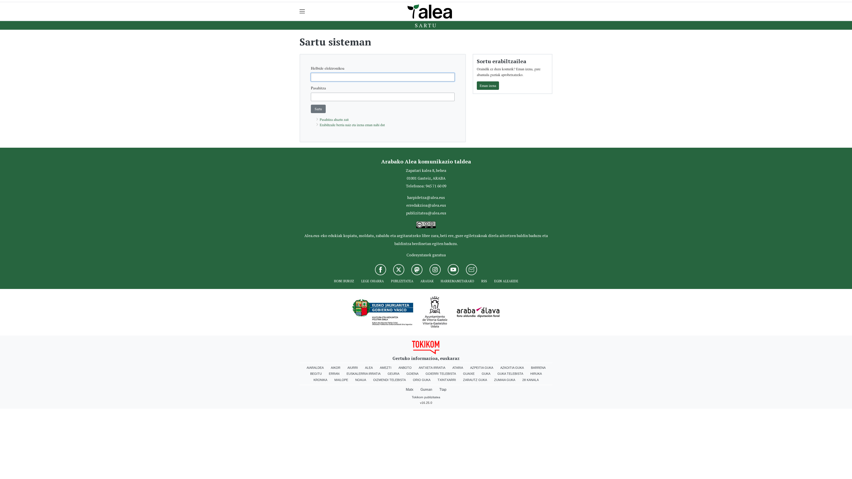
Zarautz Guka (475, 380)
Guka (486, 373)
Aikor (335, 367)
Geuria (393, 373)
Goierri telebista (441, 373)
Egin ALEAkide (506, 281)
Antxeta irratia (432, 367)
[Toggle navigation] (302, 11)
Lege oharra (372, 281)
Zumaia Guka (504, 380)
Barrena (538, 367)
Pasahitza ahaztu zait (334, 119)
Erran (334, 373)
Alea (369, 367)
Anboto (405, 367)
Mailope (341, 380)
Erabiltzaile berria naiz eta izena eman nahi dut (352, 124)
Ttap (442, 389)
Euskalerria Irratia (364, 373)
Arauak (427, 281)
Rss (484, 281)
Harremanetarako (457, 281)
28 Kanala (530, 380)
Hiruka (536, 373)
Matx (409, 389)
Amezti (385, 367)
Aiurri (352, 367)
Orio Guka (421, 380)
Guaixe (469, 373)
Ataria (457, 367)
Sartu (426, 25)
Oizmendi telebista (389, 380)
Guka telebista (510, 373)
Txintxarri (447, 380)
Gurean (426, 389)
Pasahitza (318, 87)
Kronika (320, 380)
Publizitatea (402, 281)
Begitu (316, 373)
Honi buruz (344, 281)
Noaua (360, 380)
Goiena (412, 373)
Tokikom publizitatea (426, 397)
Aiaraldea (315, 367)
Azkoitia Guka (512, 367)
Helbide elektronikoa (327, 68)
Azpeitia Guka (481, 367)
